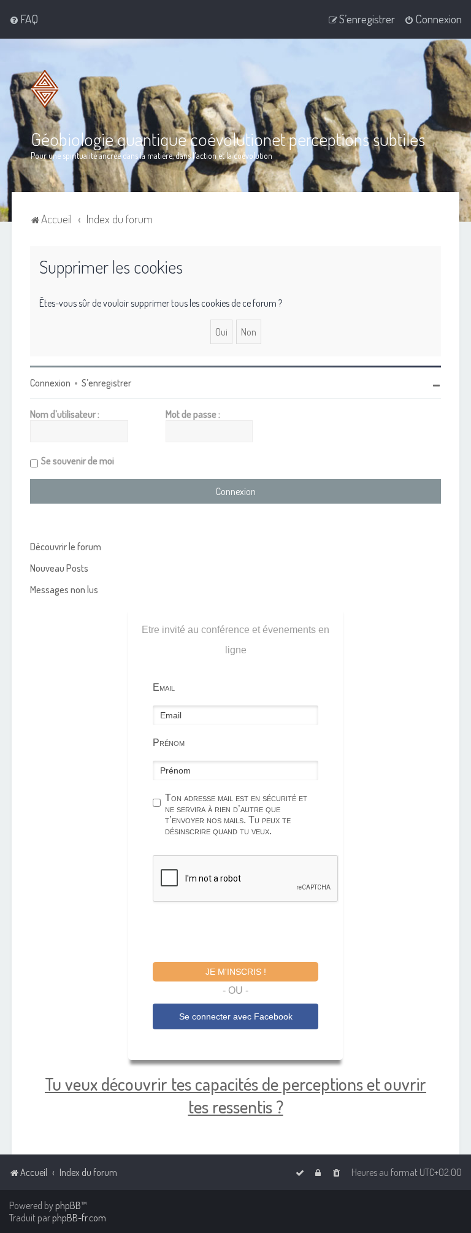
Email (164, 687)
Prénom (169, 742)
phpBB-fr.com (79, 1218)
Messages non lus (64, 589)
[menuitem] (23, 19)
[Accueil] (47, 89)
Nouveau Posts (59, 568)
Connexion (50, 383)
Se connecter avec (236, 1016)
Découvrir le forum (65, 546)
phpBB (68, 1205)
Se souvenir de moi (77, 461)
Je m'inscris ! (235, 972)
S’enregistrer (106, 383)
